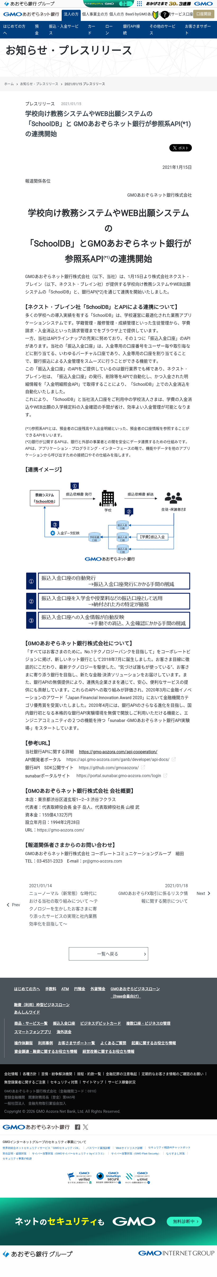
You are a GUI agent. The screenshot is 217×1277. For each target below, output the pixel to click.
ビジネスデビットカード (100, 1023)
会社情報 (11, 1074)
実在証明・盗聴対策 (14, 1153)
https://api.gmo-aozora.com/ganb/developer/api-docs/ (118, 759)
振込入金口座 (64, 1023)
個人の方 (116, 14)
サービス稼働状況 (121, 1082)
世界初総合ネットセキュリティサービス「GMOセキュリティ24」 (42, 1147)
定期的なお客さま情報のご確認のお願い (173, 1074)
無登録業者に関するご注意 (25, 1082)
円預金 (79, 989)
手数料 (50, 989)
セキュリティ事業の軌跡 (17, 1158)
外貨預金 (98, 989)
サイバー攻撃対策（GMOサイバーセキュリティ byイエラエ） (69, 1153)
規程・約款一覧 (89, 1074)
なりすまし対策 (175, 1153)
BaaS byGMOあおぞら (143, 14)
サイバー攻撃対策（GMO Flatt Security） (136, 1153)
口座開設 (203, 14)
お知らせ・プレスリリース (39, 84)
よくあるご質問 (113, 1043)
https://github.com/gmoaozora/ (109, 767)
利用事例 (45, 1043)
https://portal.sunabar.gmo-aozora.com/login (118, 775)
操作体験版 (23, 1043)
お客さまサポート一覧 (76, 1043)
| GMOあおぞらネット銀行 (31, 14)
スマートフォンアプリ (32, 1032)
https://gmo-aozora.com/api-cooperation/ (118, 751)
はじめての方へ (27, 989)
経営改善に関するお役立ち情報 (108, 1051)
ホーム (9, 84)
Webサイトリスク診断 (129, 1147)
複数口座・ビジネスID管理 (148, 1023)
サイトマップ (93, 1082)
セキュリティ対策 (64, 1082)
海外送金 (64, 1032)
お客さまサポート (165, 15)
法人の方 (71, 14)
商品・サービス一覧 (31, 1023)
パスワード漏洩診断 (98, 1147)
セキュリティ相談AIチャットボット (169, 1147)
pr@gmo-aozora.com (102, 861)
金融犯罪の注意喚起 (121, 1074)
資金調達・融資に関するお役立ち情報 (45, 1051)
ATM (65, 989)
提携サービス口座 (178, 14)
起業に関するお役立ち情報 (154, 1043)
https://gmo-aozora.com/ (60, 830)
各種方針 (30, 1074)
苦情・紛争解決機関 (56, 1074)
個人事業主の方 (95, 14)
